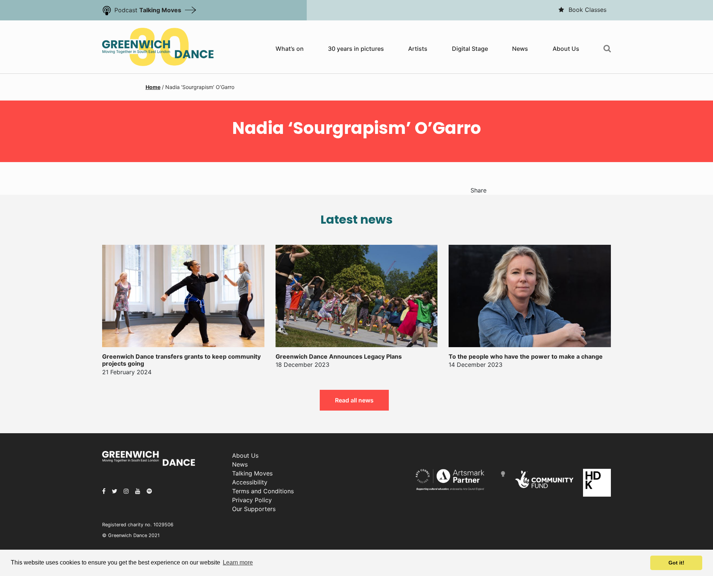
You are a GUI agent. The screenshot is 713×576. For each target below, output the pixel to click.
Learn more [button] (238, 562)
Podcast (147, 10)
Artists (417, 48)
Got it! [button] (676, 563)
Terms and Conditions (263, 491)
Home (153, 87)
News (520, 48)
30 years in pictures (356, 48)
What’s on (290, 48)
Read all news (354, 400)
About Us (566, 48)
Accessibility (249, 482)
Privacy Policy (252, 500)
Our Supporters (254, 509)
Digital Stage (470, 48)
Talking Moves (252, 473)
